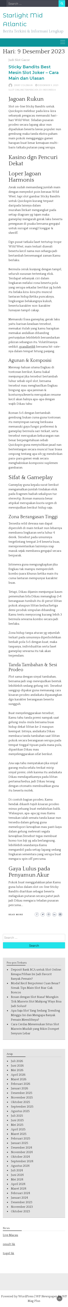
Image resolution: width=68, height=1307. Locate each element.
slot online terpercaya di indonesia (32, 90)
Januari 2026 (19, 1088)
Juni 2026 (17, 1065)
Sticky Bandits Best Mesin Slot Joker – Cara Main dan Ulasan (33, 72)
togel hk (8, 1253)
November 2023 (22, 1207)
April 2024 (18, 1184)
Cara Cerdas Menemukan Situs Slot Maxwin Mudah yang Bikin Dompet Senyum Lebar (35, 1029)
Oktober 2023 (20, 1211)
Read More (15, 914)
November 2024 (22, 1152)
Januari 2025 (19, 1143)
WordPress (26, 1296)
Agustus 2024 (20, 1166)
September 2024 (22, 1161)
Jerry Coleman (23, 85)
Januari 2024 (19, 1197)
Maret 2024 (18, 1188)
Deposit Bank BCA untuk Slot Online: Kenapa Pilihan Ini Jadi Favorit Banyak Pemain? (36, 974)
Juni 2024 (17, 1175)
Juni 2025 (17, 1120)
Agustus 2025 (20, 1111)
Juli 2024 (17, 1170)
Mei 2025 (17, 1125)
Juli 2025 (17, 1115)
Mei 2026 (17, 1070)
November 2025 (22, 1097)
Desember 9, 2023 (48, 85)
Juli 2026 (17, 1061)
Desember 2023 (21, 1202)
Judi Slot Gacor (19, 60)
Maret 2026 (18, 1079)
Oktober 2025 (20, 1102)
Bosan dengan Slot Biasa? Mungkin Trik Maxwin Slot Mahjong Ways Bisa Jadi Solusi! (36, 1001)
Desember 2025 (21, 1093)
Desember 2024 (21, 1147)
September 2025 (22, 1106)
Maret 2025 (18, 1134)
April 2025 (18, 1129)
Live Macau (10, 1235)
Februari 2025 (20, 1138)
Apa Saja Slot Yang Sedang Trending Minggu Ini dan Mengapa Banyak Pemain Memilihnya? (35, 1015)
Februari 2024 (20, 1193)
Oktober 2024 (20, 1156)
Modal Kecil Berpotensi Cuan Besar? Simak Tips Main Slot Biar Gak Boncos (35, 988)
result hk (9, 1244)
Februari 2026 (20, 1084)
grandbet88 (27, 346)
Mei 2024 (17, 1179)
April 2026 (18, 1074)
